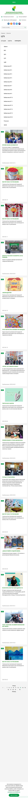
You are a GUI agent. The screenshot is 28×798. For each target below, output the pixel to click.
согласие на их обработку (14, 792)
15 (25, 687)
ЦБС (5, 54)
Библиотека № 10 (8, 97)
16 (8, 689)
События (8, 33)
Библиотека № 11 (8, 101)
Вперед (14, 691)
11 (15, 687)
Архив (5, 125)
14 (22, 687)
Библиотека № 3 (8, 70)
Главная (3, 33)
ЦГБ (5, 58)
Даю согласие (14, 795)
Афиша (5, 46)
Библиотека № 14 (8, 105)
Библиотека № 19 (8, 113)
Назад (14, 685)
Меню (14, 2)
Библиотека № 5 (8, 78)
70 (19, 689)
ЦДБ (5, 62)
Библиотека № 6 (8, 81)
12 (18, 687)
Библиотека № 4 (8, 74)
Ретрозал (6, 121)
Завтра (10, 40)
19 (15, 689)
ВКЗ (5, 50)
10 (13, 687)
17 (10, 689)
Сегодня (3, 40)
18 (13, 689)
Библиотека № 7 (8, 85)
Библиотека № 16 (8, 109)
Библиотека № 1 (8, 66)
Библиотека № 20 (8, 117)
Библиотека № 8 (8, 89)
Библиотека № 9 (8, 93)
